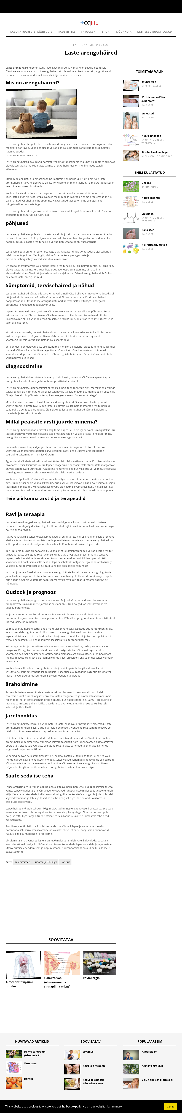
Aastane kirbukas (152, 1065)
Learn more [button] (114, 1106)
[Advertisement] (61, 901)
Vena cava (30, 1063)
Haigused (94, 45)
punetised (147, 113)
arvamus (88, 1051)
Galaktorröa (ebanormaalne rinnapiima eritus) (57, 982)
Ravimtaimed (22, 862)
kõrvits (28, 1078)
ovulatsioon (148, 81)
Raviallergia (91, 978)
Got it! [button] (171, 1106)
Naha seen (147, 230)
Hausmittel (67, 31)
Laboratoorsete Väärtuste (31, 31)
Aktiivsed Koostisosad (154, 31)
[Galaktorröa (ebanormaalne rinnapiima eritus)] (62, 963)
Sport (106, 31)
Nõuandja (124, 31)
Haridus (65, 862)
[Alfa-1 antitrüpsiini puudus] (23, 965)
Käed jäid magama (94, 1065)
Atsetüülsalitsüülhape (154, 152)
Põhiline (79, 45)
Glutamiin (147, 213)
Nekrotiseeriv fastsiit (154, 244)
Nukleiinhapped (151, 135)
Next (121, 963)
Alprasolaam (149, 1051)
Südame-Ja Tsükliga (45, 862)
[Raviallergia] (100, 963)
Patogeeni (89, 31)
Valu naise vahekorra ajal (157, 1079)
